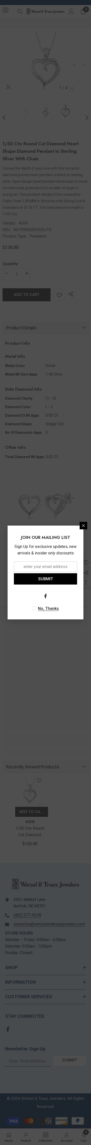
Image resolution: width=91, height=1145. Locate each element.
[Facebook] (45, 596)
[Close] (83, 525)
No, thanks (48, 608)
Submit (45, 579)
